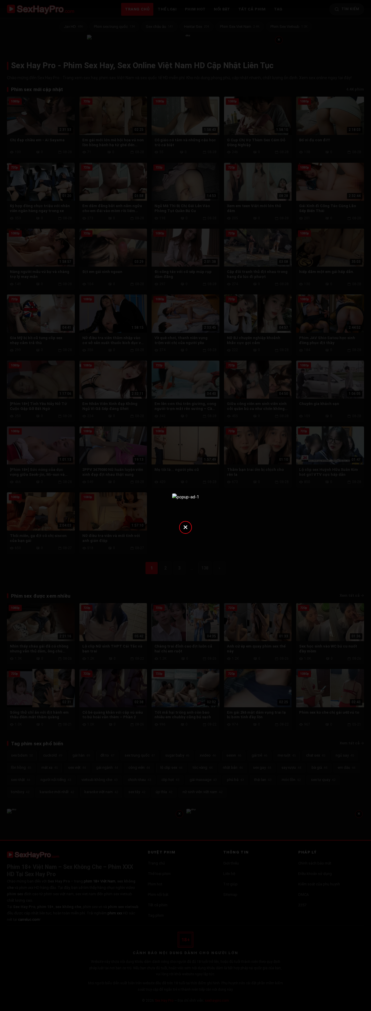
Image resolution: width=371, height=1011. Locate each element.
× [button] (185, 527)
